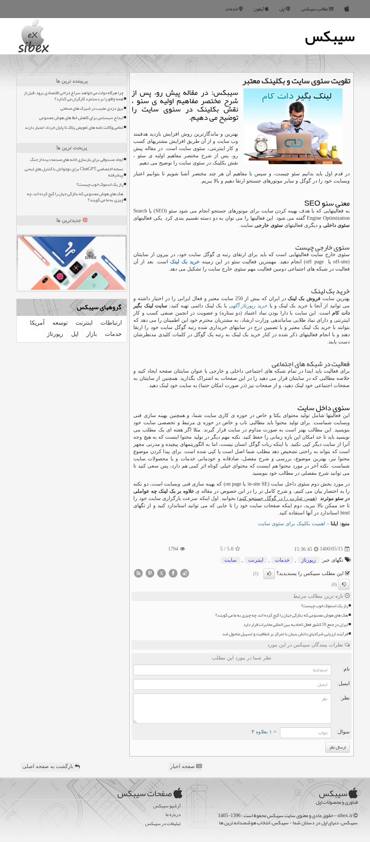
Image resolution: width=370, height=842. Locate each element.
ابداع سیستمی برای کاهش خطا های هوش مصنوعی (81, 118)
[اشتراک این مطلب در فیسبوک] (173, 572)
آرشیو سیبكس (167, 806)
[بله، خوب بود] (269, 573)
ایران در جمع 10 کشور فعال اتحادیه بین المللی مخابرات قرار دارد (295, 624)
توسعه (60, 323)
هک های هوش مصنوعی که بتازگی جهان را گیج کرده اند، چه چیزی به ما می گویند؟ (281, 615)
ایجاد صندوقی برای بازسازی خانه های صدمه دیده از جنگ (76, 159)
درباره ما (173, 815)
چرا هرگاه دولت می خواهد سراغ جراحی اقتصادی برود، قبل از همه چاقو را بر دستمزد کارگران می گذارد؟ (73, 96)
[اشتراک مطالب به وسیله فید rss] (138, 572)
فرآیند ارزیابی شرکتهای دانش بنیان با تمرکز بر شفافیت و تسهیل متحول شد (285, 634)
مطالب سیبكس (315, 9)
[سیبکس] (347, 9)
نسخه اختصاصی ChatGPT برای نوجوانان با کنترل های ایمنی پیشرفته (74, 172)
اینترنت (255, 560)
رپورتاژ (308, 560)
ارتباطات (111, 323)
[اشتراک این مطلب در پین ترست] (150, 572)
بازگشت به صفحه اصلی (48, 766)
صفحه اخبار (183, 766)
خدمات (232, 9)
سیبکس (330, 36)
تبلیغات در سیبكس (163, 824)
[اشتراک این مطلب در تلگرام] (185, 572)
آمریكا (37, 323)
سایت (230, 560)
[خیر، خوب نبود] (344, 584)
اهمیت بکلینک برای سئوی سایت (291, 523)
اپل (282, 9)
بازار (91, 334)
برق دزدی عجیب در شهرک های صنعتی (91, 108)
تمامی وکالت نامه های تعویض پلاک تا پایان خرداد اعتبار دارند (74, 127)
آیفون (259, 9)
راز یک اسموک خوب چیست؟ (324, 606)
